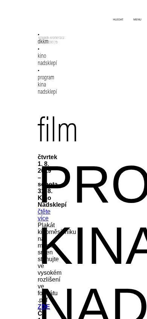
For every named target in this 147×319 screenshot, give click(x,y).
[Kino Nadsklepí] (48, 21)
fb (56, 43)
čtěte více (44, 214)
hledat (118, 19)
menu (137, 19)
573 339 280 (45, 43)
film (58, 133)
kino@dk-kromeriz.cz (51, 38)
